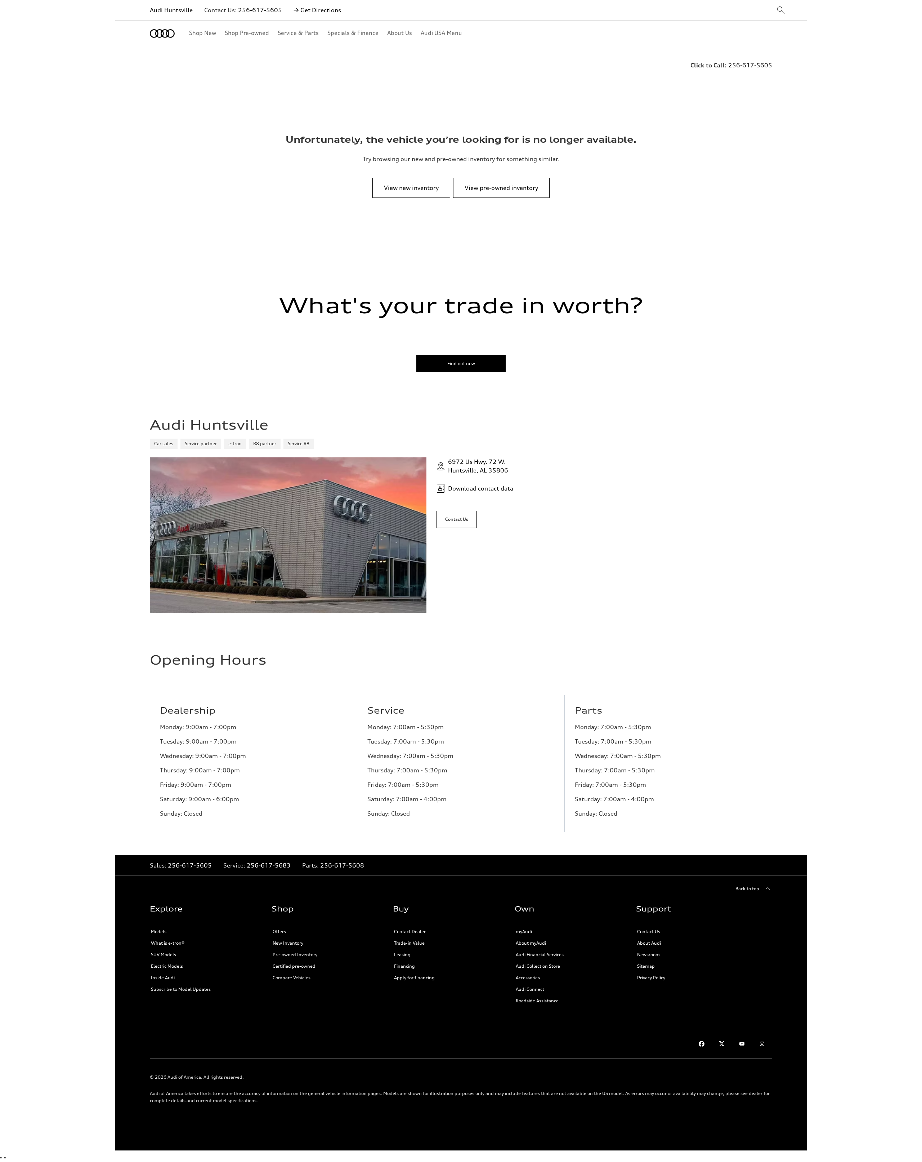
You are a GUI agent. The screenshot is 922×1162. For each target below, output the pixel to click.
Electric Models (167, 966)
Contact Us (648, 931)
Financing (404, 966)
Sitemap (646, 966)
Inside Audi (163, 977)
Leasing (402, 954)
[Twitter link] (722, 1044)
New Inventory (288, 943)
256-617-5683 (269, 865)
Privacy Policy (651, 977)
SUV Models (163, 954)
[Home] (162, 33)
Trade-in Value (409, 943)
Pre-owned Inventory (295, 954)
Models (158, 931)
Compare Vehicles (291, 977)
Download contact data (480, 488)
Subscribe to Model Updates (181, 989)
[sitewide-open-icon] (780, 10)
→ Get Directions (317, 10)
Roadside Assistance (537, 1000)
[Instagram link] (762, 1044)
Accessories (528, 977)
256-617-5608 (342, 865)
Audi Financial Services (540, 954)
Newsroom (648, 954)
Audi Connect (530, 989)
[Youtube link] (742, 1044)
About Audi (649, 943)
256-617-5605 (260, 10)
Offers (279, 931)
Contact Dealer (410, 931)
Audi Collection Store (538, 966)
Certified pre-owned (294, 966)
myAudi (524, 931)
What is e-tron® (167, 943)
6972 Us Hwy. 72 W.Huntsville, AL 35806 (478, 466)
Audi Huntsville (171, 10)
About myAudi (531, 943)
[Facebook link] (702, 1044)
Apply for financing (414, 977)
